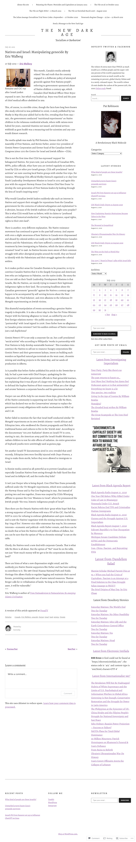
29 (94, 310)
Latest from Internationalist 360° (111, 676)
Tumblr (51, 799)
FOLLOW (126, 352)
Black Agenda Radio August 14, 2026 (109, 514)
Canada (17, 617)
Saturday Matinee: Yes (102, 633)
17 (105, 299)
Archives (95, 269)
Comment (68, 693)
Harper (41, 617)
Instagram (52, 805)
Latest (100, 359)
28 (128, 304)
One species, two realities (103, 392)
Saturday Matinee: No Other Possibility (110, 614)
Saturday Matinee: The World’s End (108, 607)
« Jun (107, 314)
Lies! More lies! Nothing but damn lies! (110, 381)
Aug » (114, 314)
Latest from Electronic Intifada (111, 651)
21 (128, 299)
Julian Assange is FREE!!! (103, 585)
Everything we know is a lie (104, 388)
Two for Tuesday (99, 610)
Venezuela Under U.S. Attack (105, 503)
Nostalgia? (96, 403)
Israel (47, 617)
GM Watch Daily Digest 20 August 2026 (107, 243)
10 (105, 294)
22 (94, 304)
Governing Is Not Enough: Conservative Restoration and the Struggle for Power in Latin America (110, 701)
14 (128, 294)
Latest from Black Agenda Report (111, 485)
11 (111, 294)
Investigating (118, 359)
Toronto (62, 617)
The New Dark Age (68, 32)
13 (122, 294)
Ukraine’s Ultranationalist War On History (108, 234)
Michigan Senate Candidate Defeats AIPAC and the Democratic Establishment (108, 540)
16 (100, 299)
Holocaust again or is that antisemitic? (110, 385)
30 (100, 310)
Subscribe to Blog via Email (104, 334)
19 (116, 299)
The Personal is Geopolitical (102, 225)
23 (100, 304)
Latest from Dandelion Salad (111, 561)
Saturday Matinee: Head (103, 640)
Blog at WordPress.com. (68, 834)
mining (56, 617)
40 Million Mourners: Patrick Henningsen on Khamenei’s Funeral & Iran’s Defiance (109, 742)
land (51, 617)
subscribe (125, 800)
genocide (35, 617)
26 (116, 304)
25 (111, 304)
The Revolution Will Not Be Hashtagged (110, 682)
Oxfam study (100, 88)
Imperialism (111, 363)
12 (116, 294)
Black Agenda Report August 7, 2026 (109, 525)
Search (93, 94)
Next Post (71, 649)
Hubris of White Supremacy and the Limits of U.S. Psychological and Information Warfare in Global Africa (109, 690)
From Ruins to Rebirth (102, 749)
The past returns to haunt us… (105, 377)
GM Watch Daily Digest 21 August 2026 (107, 204)
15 (94, 299)
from (107, 359)
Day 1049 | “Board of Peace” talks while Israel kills (111, 260)
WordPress (52, 802)
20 (122, 299)
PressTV (44, 610)
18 (111, 299)
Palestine (8, 617)
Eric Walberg (26, 617)
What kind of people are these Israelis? (106, 172)
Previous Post (12, 649)
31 (105, 310)
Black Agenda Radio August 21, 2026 (109, 492)
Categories (96, 149)
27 (122, 304)
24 (105, 304)
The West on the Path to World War (105, 251)
